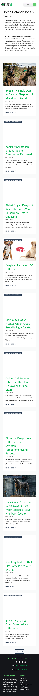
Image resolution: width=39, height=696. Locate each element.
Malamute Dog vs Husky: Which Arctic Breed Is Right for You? (18, 323)
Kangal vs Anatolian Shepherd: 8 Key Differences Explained (18, 150)
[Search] (34, 4)
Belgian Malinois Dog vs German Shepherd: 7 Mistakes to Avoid (19, 94)
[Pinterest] (19, 662)
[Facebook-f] (14, 662)
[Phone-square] (22, 662)
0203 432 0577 (22, 670)
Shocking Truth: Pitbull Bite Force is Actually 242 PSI (19, 565)
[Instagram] (16, 662)
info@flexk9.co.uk (21, 665)
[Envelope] (25, 662)
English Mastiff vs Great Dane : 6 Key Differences (16, 624)
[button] (21, 4)
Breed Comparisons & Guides (13, 65)
